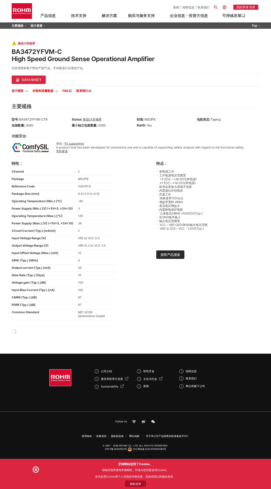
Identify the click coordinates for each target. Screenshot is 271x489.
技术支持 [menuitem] (78, 15)
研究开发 (148, 371)
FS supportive (74, 143)
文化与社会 (150, 378)
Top (254, 25)
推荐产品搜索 (170, 255)
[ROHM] (22, 12)
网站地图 (134, 436)
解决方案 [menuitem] (109, 15)
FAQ (65, 90)
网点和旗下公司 (195, 386)
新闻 (176, 7)
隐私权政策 (117, 436)
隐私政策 (135, 483)
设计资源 (36, 25)
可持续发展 (231, 15)
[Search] (215, 6)
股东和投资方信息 (112, 378)
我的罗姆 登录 (245, 7)
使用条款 (87, 436)
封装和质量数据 (43, 90)
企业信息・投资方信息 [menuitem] (189, 15)
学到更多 (62, 151)
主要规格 (18, 25)
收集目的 (101, 436)
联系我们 (204, 7)
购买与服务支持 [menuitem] (141, 15)
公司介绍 (106, 371)
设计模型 (18, 90)
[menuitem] (232, 15)
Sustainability (109, 386)
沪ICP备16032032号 (116, 449)
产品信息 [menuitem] (48, 15)
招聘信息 (188, 7)
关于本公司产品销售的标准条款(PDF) (167, 436)
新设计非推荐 (92, 119)
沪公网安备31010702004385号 (149, 449)
